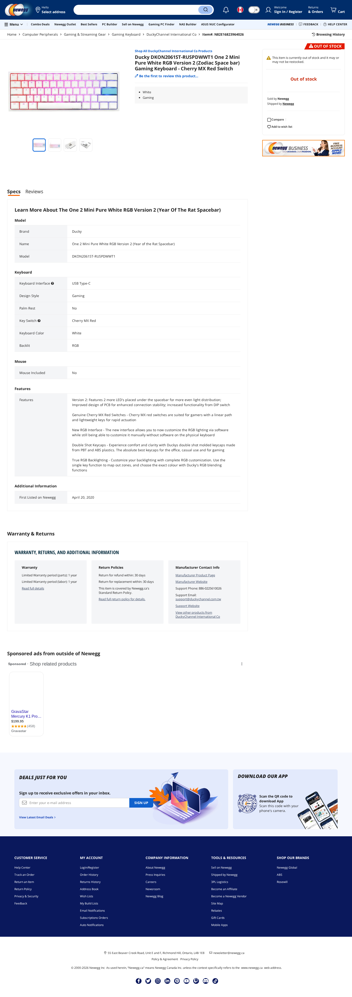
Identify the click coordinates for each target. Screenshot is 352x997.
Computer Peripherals (40, 34)
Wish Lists (86, 896)
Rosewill (282, 882)
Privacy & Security (26, 896)
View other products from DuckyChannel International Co (198, 614)
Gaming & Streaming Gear (85, 34)
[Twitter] (148, 981)
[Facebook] (138, 981)
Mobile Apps (219, 925)
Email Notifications (92, 911)
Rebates (216, 911)
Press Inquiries (155, 875)
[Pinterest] (177, 981)
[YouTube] (186, 981)
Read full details (33, 588)
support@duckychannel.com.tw (198, 599)
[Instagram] (158, 981)
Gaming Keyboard (126, 34)
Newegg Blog (154, 896)
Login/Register (89, 867)
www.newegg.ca (252, 968)
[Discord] (206, 981)
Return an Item (24, 882)
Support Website (187, 606)
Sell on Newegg (221, 867)
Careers (151, 882)
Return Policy (23, 889)
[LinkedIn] (167, 981)
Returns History (90, 882)
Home (12, 34)
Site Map (217, 903)
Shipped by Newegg (224, 875)
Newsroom (153, 889)
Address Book (89, 889)
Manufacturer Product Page (195, 575)
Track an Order (24, 875)
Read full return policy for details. (122, 599)
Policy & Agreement (165, 959)
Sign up (141, 802)
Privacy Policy (189, 959)
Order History (89, 875)
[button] (51, 9)
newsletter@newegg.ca (228, 953)
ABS (279, 875)
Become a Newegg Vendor (229, 896)
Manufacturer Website (191, 581)
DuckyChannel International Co (171, 34)
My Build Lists (89, 903)
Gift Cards (218, 918)
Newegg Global (287, 867)
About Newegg (155, 867)
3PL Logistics (219, 882)
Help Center (22, 867)
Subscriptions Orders (94, 918)
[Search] (205, 10)
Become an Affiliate (224, 889)
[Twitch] (196, 981)
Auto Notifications (92, 925)
